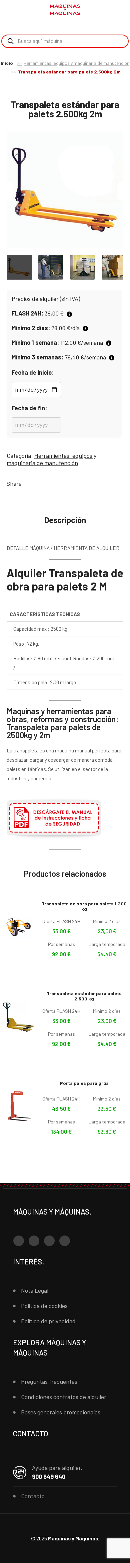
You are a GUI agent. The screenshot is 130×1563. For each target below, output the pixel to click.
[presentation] (6, 191)
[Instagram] (34, 1240)
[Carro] (120, 10)
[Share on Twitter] (38, 483)
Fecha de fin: (29, 408)
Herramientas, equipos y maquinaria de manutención (76, 63)
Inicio (7, 63)
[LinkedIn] (64, 1240)
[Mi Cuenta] (109, 11)
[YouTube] (49, 1240)
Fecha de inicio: (33, 372)
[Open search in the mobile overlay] (65, 41)
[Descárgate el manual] (54, 838)
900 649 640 (48, 1476)
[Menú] (13, 10)
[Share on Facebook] (28, 483)
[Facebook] (18, 1240)
